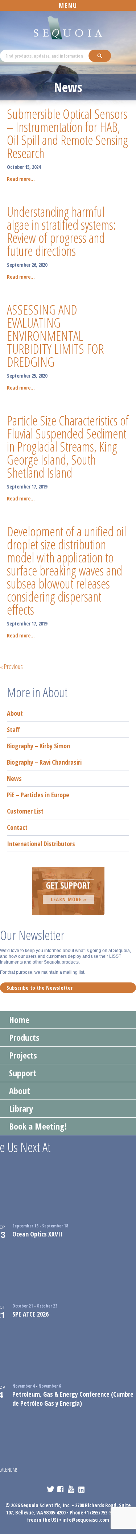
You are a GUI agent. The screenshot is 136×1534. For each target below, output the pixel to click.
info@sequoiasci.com (85, 1519)
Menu (68, 5)
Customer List (25, 811)
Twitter (50, 1489)
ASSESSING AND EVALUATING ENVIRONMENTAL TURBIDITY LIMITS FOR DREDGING (55, 336)
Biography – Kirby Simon (38, 745)
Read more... (21, 178)
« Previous (11, 666)
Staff (13, 729)
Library (21, 1108)
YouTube (71, 1489)
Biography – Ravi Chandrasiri (44, 762)
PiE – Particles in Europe (38, 794)
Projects (23, 1055)
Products (24, 1037)
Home (19, 1020)
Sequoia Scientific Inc (68, 28)
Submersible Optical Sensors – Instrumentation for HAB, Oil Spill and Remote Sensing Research (67, 133)
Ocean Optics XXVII (37, 1234)
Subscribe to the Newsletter (40, 987)
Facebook (61, 1489)
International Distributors (41, 843)
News (14, 778)
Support (22, 1073)
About (15, 713)
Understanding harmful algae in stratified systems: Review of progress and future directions (61, 231)
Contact (17, 827)
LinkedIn (82, 1489)
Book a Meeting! (38, 1126)
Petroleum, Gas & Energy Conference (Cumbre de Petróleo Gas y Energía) (72, 1399)
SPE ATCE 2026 (30, 1314)
